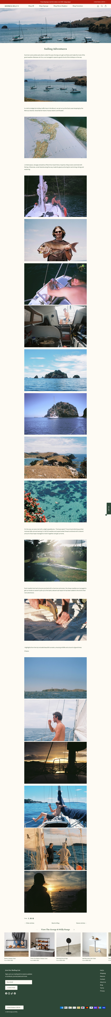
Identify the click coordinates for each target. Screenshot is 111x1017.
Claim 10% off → (38, 513)
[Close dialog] (86, 494)
